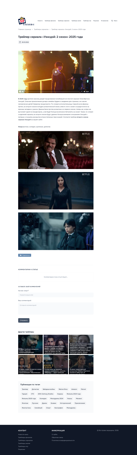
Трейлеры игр (87, 21)
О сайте (54, 434)
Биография (59, 408)
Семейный (38, 408)
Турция (24, 394)
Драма (44, 403)
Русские (35, 403)
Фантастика (26, 408)
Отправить (24, 320)
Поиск (115, 21)
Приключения (80, 403)
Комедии (43, 399)
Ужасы (69, 399)
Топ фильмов (104, 21)
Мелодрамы (71, 408)
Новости (40, 21)
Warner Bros (63, 389)
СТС (32, 394)
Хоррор (60, 394)
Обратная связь (57, 437)
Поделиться (26, 255)
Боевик (53, 403)
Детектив (35, 389)
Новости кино (23, 434)
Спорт (48, 408)
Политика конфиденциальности (63, 440)
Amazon (74, 389)
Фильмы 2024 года (74, 394)
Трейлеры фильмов (50, 21)
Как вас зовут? (23, 291)
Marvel (83, 389)
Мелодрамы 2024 (56, 399)
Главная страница (24, 29)
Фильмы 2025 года (29, 399)
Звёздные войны (49, 389)
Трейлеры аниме (76, 21)
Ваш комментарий (24, 301)
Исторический (65, 403)
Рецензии (96, 21)
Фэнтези (25, 403)
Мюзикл (79, 399)
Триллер (25, 389)
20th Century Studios (45, 394)
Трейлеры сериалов (63, 21)
